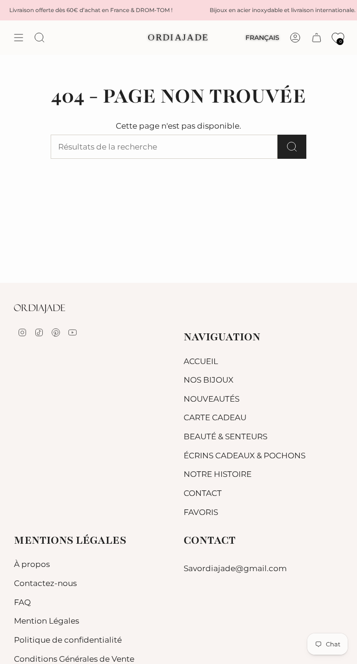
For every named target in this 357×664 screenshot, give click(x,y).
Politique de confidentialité (68, 639)
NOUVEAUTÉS (211, 399)
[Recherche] (292, 147)
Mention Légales (46, 620)
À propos (32, 564)
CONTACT (203, 493)
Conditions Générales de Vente (74, 659)
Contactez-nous (45, 583)
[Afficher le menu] (18, 37)
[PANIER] (316, 37)
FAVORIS (201, 512)
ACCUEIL (201, 361)
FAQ (22, 602)
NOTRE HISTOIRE (217, 474)
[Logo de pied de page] (39, 308)
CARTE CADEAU (215, 417)
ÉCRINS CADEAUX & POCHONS (244, 455)
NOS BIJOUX (208, 379)
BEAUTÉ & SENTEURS (225, 436)
